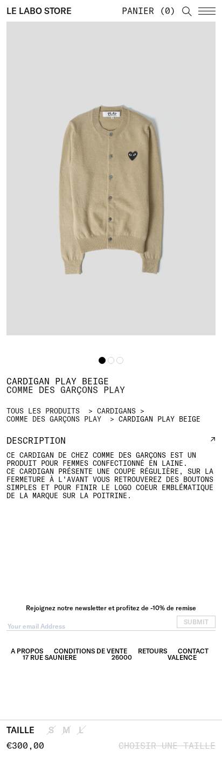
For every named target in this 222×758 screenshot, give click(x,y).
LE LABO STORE (39, 10)
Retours (152, 651)
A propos (27, 651)
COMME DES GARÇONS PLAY (53, 419)
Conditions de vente (90, 651)
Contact (193, 651)
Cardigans (116, 410)
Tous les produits (43, 410)
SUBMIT (196, 622)
